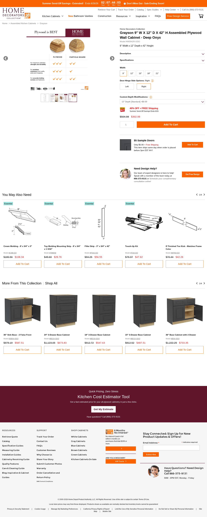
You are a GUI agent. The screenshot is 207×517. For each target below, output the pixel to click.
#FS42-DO (94, 253)
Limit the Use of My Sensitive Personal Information (134, 509)
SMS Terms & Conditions (45, 481)
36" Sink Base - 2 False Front (17, 335)
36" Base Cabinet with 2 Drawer (181, 335)
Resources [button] (122, 16)
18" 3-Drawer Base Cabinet (97, 335)
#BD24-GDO (54, 339)
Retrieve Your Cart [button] (106, 9)
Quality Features (10, 464)
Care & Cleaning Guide (13, 468)
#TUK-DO (134, 253)
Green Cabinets (79, 454)
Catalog (6, 441)
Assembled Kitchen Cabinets (23, 23)
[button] (201, 16)
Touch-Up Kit (131, 246)
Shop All (51, 283)
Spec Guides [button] (153, 9)
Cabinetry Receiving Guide (15, 459)
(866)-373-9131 (113, 417)
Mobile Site (107, 511)
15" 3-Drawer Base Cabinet (138, 335)
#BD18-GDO (95, 339)
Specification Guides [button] (12, 445)
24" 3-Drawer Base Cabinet (57, 335)
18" (148, 73)
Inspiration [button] (141, 16)
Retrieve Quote (10, 436)
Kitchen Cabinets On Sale (83, 459)
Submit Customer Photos (49, 464)
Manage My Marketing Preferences (64, 509)
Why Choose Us (44, 454)
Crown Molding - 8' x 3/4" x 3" (18, 246)
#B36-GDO (175, 339)
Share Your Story (45, 459)
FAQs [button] (158, 16)
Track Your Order (45, 436)
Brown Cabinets (79, 450)
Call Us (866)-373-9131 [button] (192, 9)
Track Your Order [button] (126, 9)
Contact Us (42, 441)
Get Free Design (193, 174)
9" (123, 73)
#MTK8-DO (175, 253)
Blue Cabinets (78, 445)
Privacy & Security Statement (18, 509)
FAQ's (39, 445)
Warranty (41, 468)
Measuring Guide (10, 450)
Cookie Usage (40, 509)
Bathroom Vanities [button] (80, 16)
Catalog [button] (140, 9)
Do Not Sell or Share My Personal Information (176, 509)
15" (140, 73)
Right (144, 86)
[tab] (162, 53)
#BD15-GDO (135, 339)
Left (127, 86)
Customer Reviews (46, 450)
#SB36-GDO (13, 339)
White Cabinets (79, 436)
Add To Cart (171, 124)
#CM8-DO (12, 253)
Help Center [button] (170, 9)
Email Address (170, 443)
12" (131, 73)
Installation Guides (11, 454)
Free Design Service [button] (178, 16)
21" (157, 73)
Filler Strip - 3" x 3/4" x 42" (97, 246)
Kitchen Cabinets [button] (51, 16)
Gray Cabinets (78, 441)
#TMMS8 (52, 253)
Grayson (43, 23)
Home (4, 23)
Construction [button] (104, 16)
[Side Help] (152, 80)
